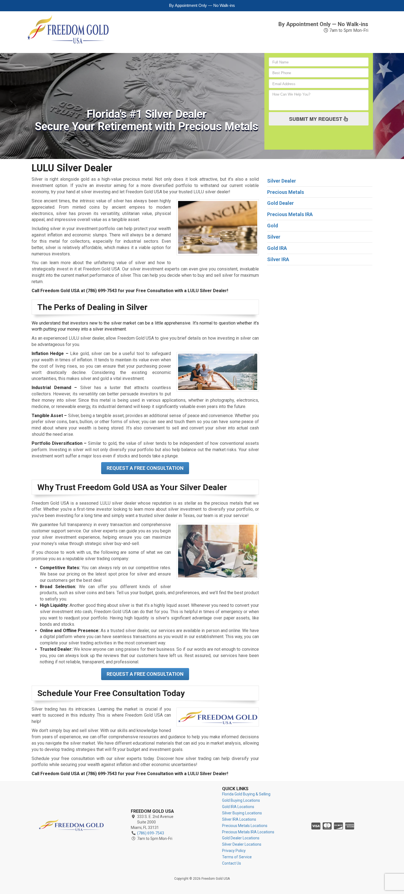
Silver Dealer (281, 181)
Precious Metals (233, 42)
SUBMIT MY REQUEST (316, 118)
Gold (126, 39)
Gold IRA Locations (238, 806)
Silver (172, 39)
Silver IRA (197, 42)
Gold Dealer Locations (240, 838)
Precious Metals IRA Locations (248, 832)
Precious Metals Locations (244, 825)
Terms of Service (237, 857)
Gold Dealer (280, 203)
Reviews (325, 39)
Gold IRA (148, 42)
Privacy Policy (234, 850)
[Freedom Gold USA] (71, 824)
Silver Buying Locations (242, 813)
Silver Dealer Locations (241, 844)
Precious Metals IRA (281, 42)
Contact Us (359, 42)
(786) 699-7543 (342, 17)
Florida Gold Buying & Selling (246, 794)
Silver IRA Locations (239, 819)
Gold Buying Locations (241, 800)
